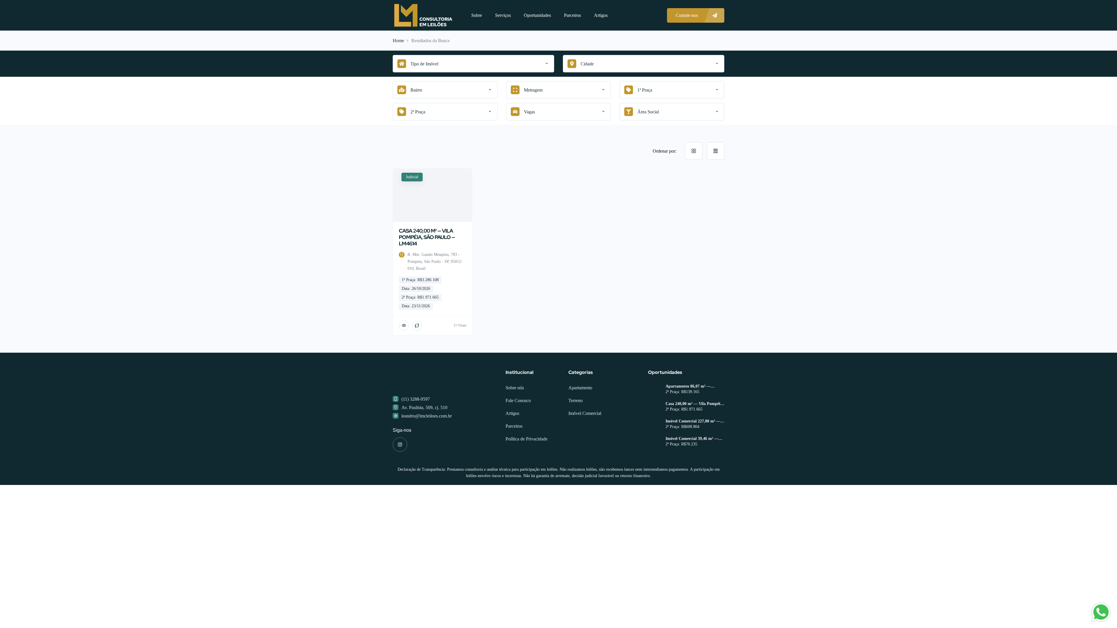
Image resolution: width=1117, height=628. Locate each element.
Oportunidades (537, 15)
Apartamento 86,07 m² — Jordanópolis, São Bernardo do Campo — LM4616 (693, 386)
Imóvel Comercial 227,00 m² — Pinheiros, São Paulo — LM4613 (694, 421)
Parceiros (572, 15)
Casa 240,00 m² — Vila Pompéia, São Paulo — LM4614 (694, 404)
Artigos (601, 15)
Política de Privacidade (526, 438)
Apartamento (580, 387)
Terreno (575, 400)
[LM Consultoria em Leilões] (423, 15)
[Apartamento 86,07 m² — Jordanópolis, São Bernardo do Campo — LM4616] (654, 390)
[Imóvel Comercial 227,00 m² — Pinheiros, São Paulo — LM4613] (654, 424)
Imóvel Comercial (584, 413)
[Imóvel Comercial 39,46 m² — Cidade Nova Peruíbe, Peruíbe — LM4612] (654, 442)
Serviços (503, 15)
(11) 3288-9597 (415, 399)
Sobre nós (515, 387)
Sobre (476, 15)
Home (398, 40)
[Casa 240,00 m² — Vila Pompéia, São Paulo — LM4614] (654, 407)
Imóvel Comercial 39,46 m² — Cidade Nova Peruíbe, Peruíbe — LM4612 (695, 439)
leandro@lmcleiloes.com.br (426, 415)
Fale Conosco (518, 400)
